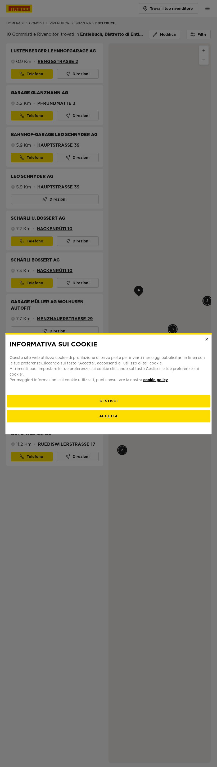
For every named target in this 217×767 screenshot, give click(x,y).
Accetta (108, 416)
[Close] (207, 339)
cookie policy (155, 380)
